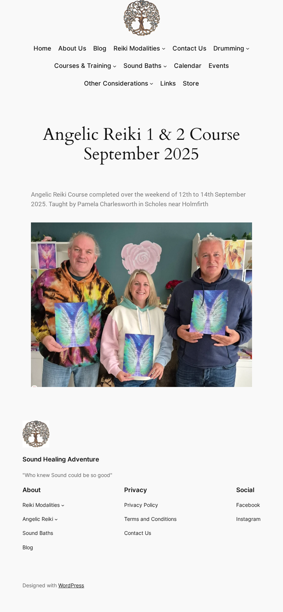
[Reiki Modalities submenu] (62, 505)
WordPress (71, 585)
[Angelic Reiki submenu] (56, 519)
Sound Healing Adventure (60, 459)
